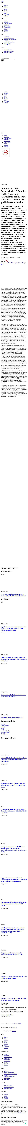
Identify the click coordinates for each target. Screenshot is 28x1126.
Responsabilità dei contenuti (10, 39)
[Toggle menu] (2, 62)
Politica (5, 9)
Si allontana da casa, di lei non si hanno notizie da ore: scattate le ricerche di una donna (13, 785)
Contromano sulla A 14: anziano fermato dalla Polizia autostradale (13, 695)
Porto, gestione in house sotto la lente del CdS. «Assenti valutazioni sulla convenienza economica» (14, 659)
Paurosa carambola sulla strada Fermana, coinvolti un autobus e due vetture (13, 903)
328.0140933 (17, 1023)
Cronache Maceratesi (9, 51)
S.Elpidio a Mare (8, 23)
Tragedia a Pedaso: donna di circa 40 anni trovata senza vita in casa (14, 977)
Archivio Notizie (5, 725)
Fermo (5, 21)
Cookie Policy (7, 44)
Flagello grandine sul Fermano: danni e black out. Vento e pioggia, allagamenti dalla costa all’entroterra (13, 930)
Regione (3, 733)
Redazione (6, 36)
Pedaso (2, 729)
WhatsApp (14, 1027)
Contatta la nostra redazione (7, 1015)
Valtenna (6, 30)
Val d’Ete (6, 31)
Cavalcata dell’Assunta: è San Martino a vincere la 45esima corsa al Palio (14, 811)
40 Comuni (6, 101)
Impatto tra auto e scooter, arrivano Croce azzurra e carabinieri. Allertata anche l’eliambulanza (13, 628)
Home (2, 1)
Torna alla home (4, 734)
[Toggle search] (2, 133)
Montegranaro (7, 26)
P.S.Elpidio (6, 22)
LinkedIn (6, 1097)
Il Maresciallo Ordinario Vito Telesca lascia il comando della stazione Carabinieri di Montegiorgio (14, 759)
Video (5, 13)
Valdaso (5, 29)
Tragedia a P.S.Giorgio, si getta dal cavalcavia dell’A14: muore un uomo (12, 953)
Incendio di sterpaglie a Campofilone (12, 717)
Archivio (6, 15)
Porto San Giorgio (5, 730)
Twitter (5, 1096)
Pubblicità (6, 40)
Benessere (6, 11)
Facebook (6, 1094)
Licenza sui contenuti (9, 38)
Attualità (3, 726)
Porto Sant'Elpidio (5, 732)
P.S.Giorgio (6, 25)
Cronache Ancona (8, 52)
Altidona (3, 724)
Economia (6, 7)
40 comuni (6, 14)
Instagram (6, 1098)
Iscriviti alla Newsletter (9, 42)
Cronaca (6, 5)
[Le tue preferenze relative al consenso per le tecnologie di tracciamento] (25, 1123)
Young (5, 10)
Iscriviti (16, 1104)
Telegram (14, 1031)
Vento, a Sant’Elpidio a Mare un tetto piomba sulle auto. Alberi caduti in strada (13, 594)
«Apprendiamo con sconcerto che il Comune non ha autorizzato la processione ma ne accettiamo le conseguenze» (14, 879)
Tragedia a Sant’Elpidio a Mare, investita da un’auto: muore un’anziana (13, 999)
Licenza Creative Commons (18, 1112)
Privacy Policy (7, 43)
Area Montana (7, 27)
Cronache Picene (8, 49)
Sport (5, 6)
